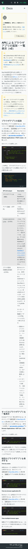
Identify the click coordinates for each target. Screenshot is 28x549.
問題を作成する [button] (20, 36)
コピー (22, 147)
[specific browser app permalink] (8, 460)
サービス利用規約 (15, 544)
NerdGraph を (8, 60)
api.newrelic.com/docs (15, 135)
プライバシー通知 (12, 545)
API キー (15, 77)
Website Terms (17, 545)
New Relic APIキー (14, 472)
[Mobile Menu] (24, 8)
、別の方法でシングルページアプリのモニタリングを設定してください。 (14, 113)
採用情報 (11, 544)
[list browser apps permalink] (10, 414)
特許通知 (21, 545)
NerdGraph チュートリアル (11, 64)
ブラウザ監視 (6, 74)
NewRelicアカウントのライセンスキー (21, 253)
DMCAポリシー (20, 544)
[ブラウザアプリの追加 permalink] (22, 121)
